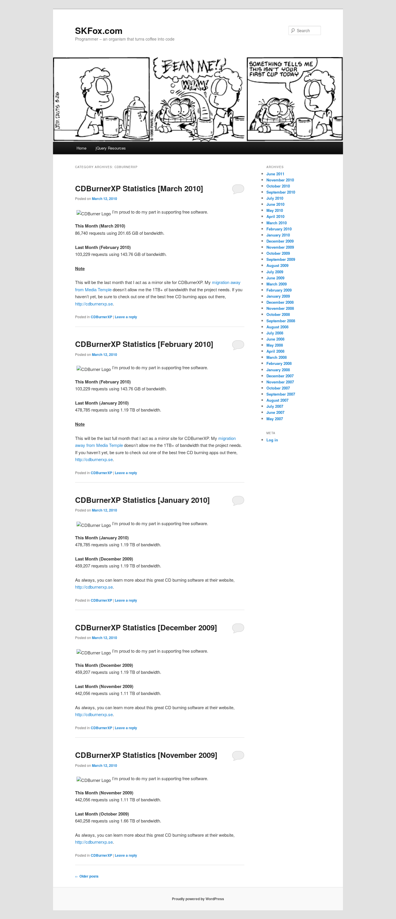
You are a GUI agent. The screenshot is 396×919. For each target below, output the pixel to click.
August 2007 (277, 400)
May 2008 (274, 345)
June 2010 (275, 204)
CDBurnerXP (101, 316)
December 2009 (280, 241)
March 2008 (276, 357)
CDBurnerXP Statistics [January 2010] (142, 499)
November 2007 (280, 382)
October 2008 (278, 314)
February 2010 (279, 229)
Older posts (87, 876)
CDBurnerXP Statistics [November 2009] (146, 754)
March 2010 (276, 222)
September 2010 (280, 192)
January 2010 (278, 235)
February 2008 (279, 363)
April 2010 (275, 216)
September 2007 (280, 394)
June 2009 (275, 278)
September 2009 (280, 259)
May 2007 (274, 418)
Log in (272, 440)
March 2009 (276, 284)
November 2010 (280, 180)
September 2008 (280, 320)
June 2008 (275, 339)
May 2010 (274, 210)
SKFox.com (99, 30)
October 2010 (278, 186)
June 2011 (275, 173)
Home (81, 148)
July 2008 (274, 333)
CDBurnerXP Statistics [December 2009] (146, 627)
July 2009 (274, 271)
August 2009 (277, 265)
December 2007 (280, 375)
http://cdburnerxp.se (94, 304)
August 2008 (277, 327)
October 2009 (278, 253)
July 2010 (274, 198)
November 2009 (280, 247)
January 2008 (278, 369)
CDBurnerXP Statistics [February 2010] (144, 344)
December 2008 (280, 302)
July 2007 (274, 406)
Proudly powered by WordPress (198, 898)
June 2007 (275, 412)
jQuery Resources (111, 148)
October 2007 (278, 388)
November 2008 (280, 308)
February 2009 (279, 290)
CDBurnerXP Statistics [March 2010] (139, 188)
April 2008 (275, 351)
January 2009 (278, 296)
